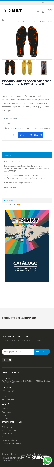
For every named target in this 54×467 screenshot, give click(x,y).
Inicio (3, 20)
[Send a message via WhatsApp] (47, 460)
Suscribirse (42, 351)
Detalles (7, 155)
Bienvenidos (44, 3)
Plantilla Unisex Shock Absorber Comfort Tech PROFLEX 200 (26, 82)
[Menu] (38, 12)
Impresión (8, 200)
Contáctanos (15, 128)
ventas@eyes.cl (8, 399)
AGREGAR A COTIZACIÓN (32, 135)
